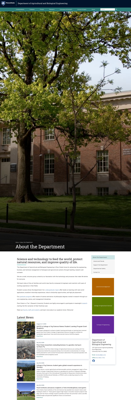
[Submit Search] (116, 9)
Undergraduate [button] (20, 9)
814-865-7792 (100, 358)
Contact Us (96, 272)
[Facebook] (93, 361)
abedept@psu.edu (101, 355)
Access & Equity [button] (81, 9)
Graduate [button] (32, 9)
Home (17, 242)
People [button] (42, 9)
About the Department (100, 257)
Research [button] (52, 9)
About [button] (93, 9)
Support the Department (100, 265)
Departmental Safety (99, 268)
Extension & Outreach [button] (66, 9)
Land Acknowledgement (103, 287)
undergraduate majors (52, 290)
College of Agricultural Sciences (103, 306)
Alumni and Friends (98, 261)
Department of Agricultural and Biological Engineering (42, 3)
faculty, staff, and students (31, 310)
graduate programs (26, 296)
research (84, 303)
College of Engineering (103, 325)
